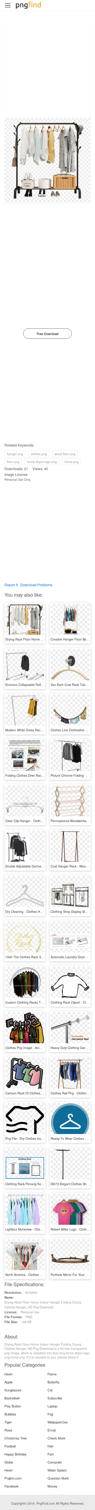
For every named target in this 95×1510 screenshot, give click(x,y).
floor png (13, 461)
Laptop (52, 1406)
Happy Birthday (15, 1454)
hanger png (15, 454)
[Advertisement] (47, 70)
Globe (8, 1462)
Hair (50, 1446)
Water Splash (57, 1470)
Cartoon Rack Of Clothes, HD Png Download (36, 1093)
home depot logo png (42, 461)
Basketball (11, 1398)
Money (52, 1486)
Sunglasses (12, 1390)
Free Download (47, 333)
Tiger (8, 1422)
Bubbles (10, 1414)
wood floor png (65, 454)
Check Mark (56, 1438)
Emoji (52, 1430)
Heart (8, 1374)
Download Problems (36, 584)
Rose (8, 1430)
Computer (55, 1462)
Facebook (11, 1486)
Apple (8, 1382)
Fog (50, 1414)
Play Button (12, 1406)
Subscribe (55, 1398)
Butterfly (54, 1382)
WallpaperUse (58, 1422)
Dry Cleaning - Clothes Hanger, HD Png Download (40, 911)
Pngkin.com (13, 1478)
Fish (51, 1454)
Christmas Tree (15, 1438)
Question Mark (58, 1478)
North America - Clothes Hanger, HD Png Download (41, 1274)
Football (10, 1446)
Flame (52, 1374)
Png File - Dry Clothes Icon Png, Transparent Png (39, 1138)
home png (72, 461)
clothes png (39, 454)
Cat (50, 1390)
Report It (11, 584)
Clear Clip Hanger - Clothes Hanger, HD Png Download (43, 821)
